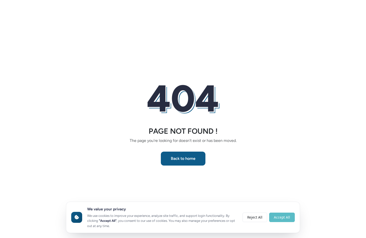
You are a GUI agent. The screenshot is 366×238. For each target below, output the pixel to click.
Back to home (183, 158)
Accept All (282, 217)
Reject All (254, 217)
